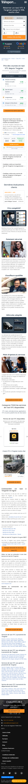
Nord (15, 688)
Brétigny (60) (21, 645)
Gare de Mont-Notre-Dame (8, 679)
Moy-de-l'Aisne (8, 643)
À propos (5, 739)
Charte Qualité (6, 761)
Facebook (3, 773)
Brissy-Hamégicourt (17, 643)
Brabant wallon (5, 694)
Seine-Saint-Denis (21, 688)
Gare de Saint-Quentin (12, 670)
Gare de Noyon (9, 671)
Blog (3, 745)
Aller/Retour (20, 18)
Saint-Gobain (14, 640)
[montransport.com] (9, 2)
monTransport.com (6, 58)
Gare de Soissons (13, 673)
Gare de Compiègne (12, 677)
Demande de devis (14, 482)
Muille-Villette (18, 646)
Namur (23, 691)
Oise (3, 688)
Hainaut (10, 691)
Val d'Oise (17, 690)
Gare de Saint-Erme (14, 676)
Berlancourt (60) (6, 646)
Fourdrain (4, 645)
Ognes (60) (20, 640)
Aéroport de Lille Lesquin (9, 530)
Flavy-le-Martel (17, 642)
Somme (4, 690)
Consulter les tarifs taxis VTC (14, 110)
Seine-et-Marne (10, 690)
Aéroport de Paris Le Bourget (16, 657)
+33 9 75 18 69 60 (14, 52)
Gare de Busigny (22, 677)
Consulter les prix (14, 37)
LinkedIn (15, 773)
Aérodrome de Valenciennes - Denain (12, 534)
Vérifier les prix (14, 144)
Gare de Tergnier (6, 667)
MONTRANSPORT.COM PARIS (10, 717)
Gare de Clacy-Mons (18, 671)
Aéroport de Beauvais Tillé (9, 528)
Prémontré (9, 645)
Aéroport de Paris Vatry (20, 659)
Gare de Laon (5, 673)
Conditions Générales (8, 754)
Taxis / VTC (18, 58)
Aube (20, 693)
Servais (8, 639)
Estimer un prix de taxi (14, 629)
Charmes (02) (13, 639)
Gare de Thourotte (11, 674)
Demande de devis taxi (14, 400)
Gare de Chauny (15, 667)
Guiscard (12, 646)
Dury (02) (15, 645)
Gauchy (24, 646)
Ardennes (10, 688)
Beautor (4, 639)
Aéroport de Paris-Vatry (8, 532)
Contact (4, 742)
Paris (11, 497)
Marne (6, 688)
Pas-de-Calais (5, 693)
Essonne (16, 693)
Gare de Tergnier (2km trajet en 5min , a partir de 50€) (13, 544)
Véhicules (5, 735)
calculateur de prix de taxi (15, 517)
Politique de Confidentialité (10, 758)
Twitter (9, 773)
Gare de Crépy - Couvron (12, 668)
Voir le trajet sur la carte (19, 134)
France (13, 58)
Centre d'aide (6, 732)
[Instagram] (21, 773)
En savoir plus (14, 711)
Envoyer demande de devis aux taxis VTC (14, 549)
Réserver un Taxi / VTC (19, 781)
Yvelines (11, 693)
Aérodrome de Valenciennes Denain (11, 654)
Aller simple (9, 18)
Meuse (23, 693)
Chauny (8, 640)
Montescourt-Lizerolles (7, 642)
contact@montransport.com (10, 723)
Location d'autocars (8, 748)
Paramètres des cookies (7, 777)
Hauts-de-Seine (17, 691)
